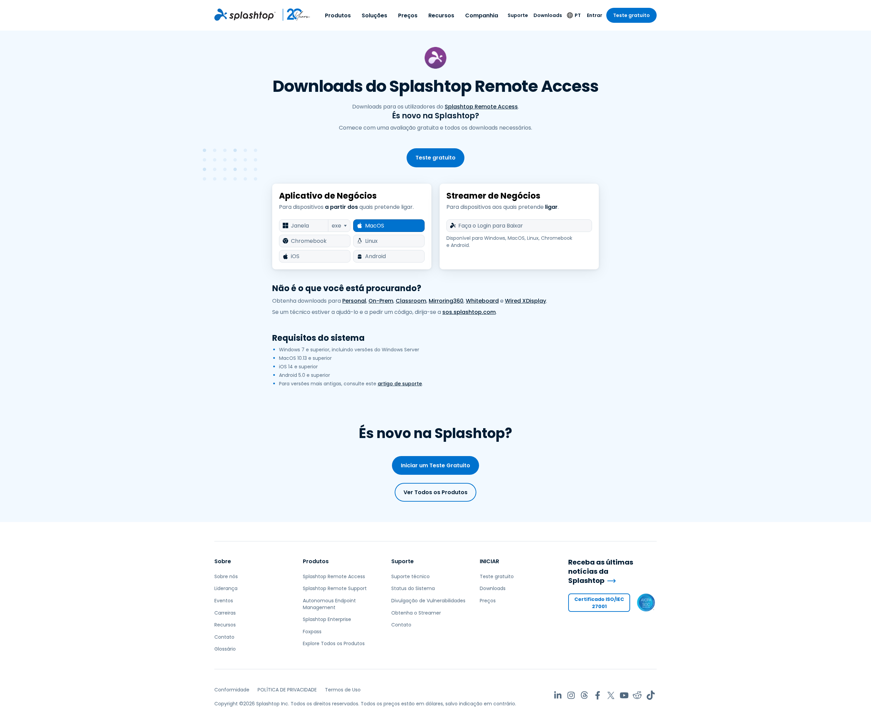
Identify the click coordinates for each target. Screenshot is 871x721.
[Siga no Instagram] (571, 695)
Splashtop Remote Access (481, 107)
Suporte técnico (410, 576)
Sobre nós (226, 576)
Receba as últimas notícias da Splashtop (600, 571)
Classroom (411, 301)
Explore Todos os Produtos (334, 643)
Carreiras (225, 612)
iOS (295, 256)
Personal (354, 301)
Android (375, 256)
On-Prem (380, 301)
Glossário (225, 648)
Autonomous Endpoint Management (329, 604)
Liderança (225, 588)
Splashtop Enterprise (327, 619)
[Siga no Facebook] (598, 695)
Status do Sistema (413, 588)
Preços (407, 15)
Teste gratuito (631, 15)
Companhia (481, 15)
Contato (224, 637)
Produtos (338, 15)
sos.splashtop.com (469, 312)
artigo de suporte (400, 383)
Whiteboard (482, 301)
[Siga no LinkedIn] (558, 695)
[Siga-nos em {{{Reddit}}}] (637, 695)
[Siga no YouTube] (624, 695)
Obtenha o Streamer (416, 612)
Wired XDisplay (525, 301)
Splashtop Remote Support (335, 588)
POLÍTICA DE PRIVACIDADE (287, 689)
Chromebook (309, 241)
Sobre (222, 561)
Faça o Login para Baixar (490, 226)
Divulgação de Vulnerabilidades (428, 600)
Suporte (518, 15)
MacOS (374, 226)
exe (336, 226)
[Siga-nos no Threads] (584, 695)
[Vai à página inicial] (245, 14)
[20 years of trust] (293, 14)
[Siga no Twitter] (611, 695)
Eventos (223, 600)
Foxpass (312, 631)
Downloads (547, 15)
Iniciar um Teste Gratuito (435, 465)
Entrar (594, 15)
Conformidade (231, 689)
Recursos (441, 15)
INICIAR (489, 561)
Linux (371, 241)
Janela (300, 226)
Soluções (374, 15)
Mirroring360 (446, 301)
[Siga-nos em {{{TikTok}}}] (651, 695)
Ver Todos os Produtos (435, 492)
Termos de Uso (343, 689)
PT (578, 15)
